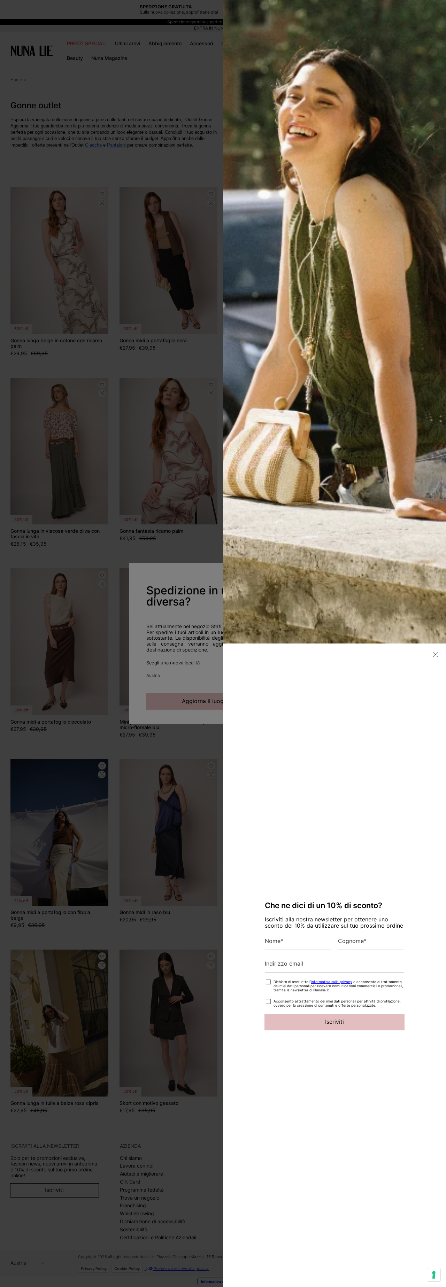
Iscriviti (334, 1021)
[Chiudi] (435, 654)
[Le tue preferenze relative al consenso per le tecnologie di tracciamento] (433, 1274)
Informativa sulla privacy (331, 982)
